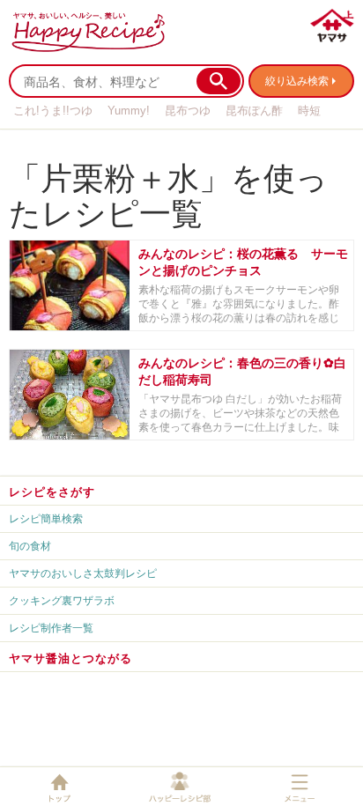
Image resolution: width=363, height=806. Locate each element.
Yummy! (128, 110)
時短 (309, 110)
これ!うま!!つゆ (53, 110)
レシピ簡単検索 (46, 518)
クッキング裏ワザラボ (62, 600)
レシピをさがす (52, 491)
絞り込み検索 (297, 80)
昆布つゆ (188, 110)
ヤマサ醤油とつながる (70, 658)
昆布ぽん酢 (254, 110)
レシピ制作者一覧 (51, 627)
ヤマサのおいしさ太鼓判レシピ (83, 573)
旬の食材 (30, 545)
